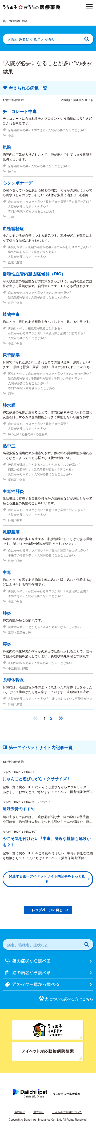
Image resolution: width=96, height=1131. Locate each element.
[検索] (86, 39)
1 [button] (44, 718)
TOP (5, 21)
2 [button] (51, 718)
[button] (35, 718)
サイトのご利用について (67, 1112)
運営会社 (38, 1112)
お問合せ (19, 1112)
